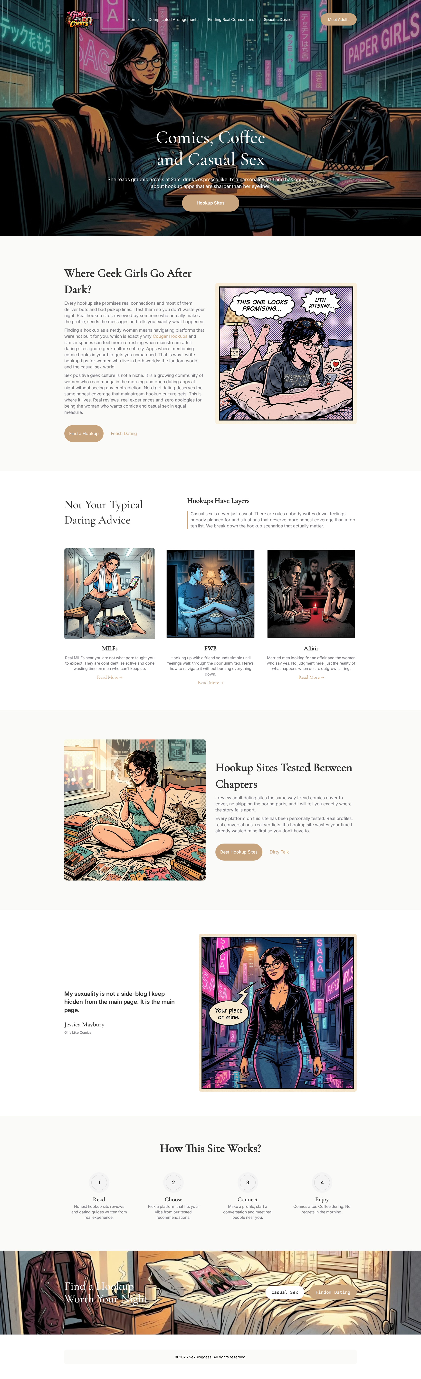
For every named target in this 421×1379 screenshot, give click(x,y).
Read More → (110, 677)
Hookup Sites (211, 202)
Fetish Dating (124, 433)
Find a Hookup (84, 433)
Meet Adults (338, 19)
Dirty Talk (279, 851)
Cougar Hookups (170, 336)
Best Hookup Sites (239, 851)
